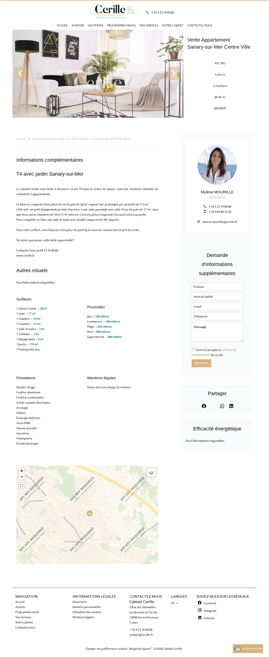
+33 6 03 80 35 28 (219, 211)
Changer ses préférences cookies (106, 648)
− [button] (21, 476)
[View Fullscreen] (22, 485)
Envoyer (201, 363)
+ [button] (21, 470)
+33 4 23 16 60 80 (162, 12)
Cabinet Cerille (141, 602)
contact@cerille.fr (141, 634)
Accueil (20, 138)
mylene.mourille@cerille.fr (219, 221)
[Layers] (151, 472)
